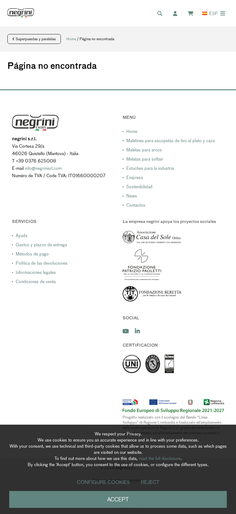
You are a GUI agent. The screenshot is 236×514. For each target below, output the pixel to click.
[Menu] (223, 13)
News (131, 195)
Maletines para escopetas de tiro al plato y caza (170, 140)
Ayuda (21, 235)
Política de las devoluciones (42, 263)
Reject (150, 482)
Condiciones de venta (36, 281)
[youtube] (126, 331)
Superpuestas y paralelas (35, 39)
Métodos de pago (32, 253)
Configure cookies (103, 482)
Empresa (134, 177)
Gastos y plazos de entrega (41, 244)
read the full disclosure (160, 458)
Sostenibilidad (139, 186)
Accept (118, 499)
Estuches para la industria (150, 168)
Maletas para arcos (144, 149)
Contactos (135, 205)
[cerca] (163, 14)
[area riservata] (178, 14)
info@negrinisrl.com (43, 168)
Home (71, 39)
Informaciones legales (36, 272)
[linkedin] (137, 331)
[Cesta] (193, 14)
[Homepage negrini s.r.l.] (20, 12)
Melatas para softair (144, 159)
